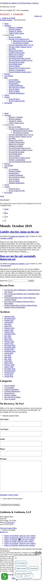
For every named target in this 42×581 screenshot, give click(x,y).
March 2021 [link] (8, 340)
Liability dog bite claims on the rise (19, 231)
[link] (19, 3)
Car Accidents (13, 80)
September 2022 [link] (9, 334)
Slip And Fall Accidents (17, 87)
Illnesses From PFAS (16, 51)
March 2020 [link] (8, 363)
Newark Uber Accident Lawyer (19, 68)
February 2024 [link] (9, 316)
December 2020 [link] (9, 345)
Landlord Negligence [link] (11, 389)
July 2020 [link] (7, 355)
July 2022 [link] (7, 336)
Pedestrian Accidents (16, 56)
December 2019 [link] (9, 369)
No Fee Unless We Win (17, 101)
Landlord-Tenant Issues (17, 53)
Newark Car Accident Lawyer (19, 39)
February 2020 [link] (9, 365)
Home (6, 23)
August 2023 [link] (8, 322)
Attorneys (7, 25)
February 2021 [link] (9, 341)
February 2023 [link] (9, 328)
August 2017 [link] (8, 374)
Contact (7, 97)
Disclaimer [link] (3, 495)
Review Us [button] (38, 16)
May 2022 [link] (7, 338)
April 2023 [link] (8, 326)
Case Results (8, 76)
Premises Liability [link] (10, 395)
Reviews (7, 74)
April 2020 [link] (8, 361)
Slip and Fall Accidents (16, 62)
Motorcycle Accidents (16, 54)
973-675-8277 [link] (5, 14)
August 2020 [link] (8, 353)
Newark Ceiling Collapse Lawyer (20, 47)
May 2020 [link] (7, 359)
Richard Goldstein (15, 29)
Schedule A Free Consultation (10, 505)
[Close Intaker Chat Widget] (39, 552)
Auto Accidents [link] (9, 385)
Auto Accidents (14, 89)
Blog (6, 78)
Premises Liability (15, 82)
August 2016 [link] (8, 376)
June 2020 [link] (7, 357)
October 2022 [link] (9, 332)
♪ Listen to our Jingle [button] (7, 18)
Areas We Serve (14, 99)
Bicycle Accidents (15, 37)
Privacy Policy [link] (13, 495)
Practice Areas (9, 35)
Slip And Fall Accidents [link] (12, 397)
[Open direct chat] (36, 552)
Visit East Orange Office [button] (8, 528)
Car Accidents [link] (9, 387)
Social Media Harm (15, 64)
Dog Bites (12, 49)
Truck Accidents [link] (9, 399)
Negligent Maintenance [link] (12, 391)
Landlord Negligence (16, 85)
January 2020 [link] (8, 367)
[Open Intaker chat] (17, 580)
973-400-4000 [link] (18, 14)
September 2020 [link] (9, 351)
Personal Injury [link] (9, 393)
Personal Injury (14, 83)
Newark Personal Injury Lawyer (20, 58)
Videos (6, 95)
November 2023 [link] (9, 318)
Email (2, 196)
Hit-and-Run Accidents (21, 43)
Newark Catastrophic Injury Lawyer (21, 45)
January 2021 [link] (8, 343)
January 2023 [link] (8, 330)
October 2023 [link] (9, 320)
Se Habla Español (6, 20)
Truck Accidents (14, 66)
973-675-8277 (5, 200)
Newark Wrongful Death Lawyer (20, 72)
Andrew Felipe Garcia (16, 33)
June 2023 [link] (7, 324)
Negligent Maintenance (16, 93)
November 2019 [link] (9, 371)
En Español (8, 103)
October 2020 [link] (9, 349)
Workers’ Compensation (17, 70)
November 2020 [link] (9, 347)
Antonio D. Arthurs (15, 31)
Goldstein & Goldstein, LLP (19, 236)
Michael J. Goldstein (16, 27)
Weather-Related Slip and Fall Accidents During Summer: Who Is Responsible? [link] (20, 306)
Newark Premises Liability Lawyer (20, 60)
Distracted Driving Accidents (23, 41)
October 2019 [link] (9, 372)
